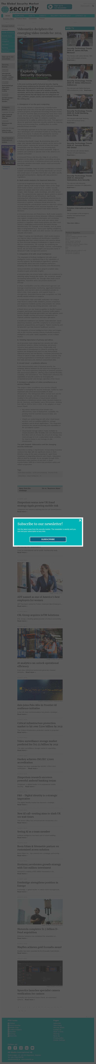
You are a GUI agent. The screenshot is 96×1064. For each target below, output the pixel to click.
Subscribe (48, 539)
